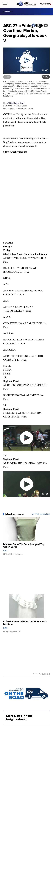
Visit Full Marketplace (41, 514)
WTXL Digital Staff (15, 103)
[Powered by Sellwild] (46, 674)
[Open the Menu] (4, 4)
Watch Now (45, 4)
